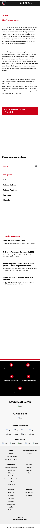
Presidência (11, 470)
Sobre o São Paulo (11, 467)
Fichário (11, 507)
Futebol (5, 16)
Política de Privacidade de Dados (20, 518)
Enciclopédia (11, 504)
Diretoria (11, 473)
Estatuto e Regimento (11, 479)
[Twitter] (26, 3)
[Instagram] (29, 3)
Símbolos (11, 510)
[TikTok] (31, 3)
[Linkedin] (13, 112)
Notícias (29, 453)
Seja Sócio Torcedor (11, 459)
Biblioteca (11, 495)
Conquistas (11, 501)
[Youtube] (21, 3)
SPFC (4, 3)
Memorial (11, 513)
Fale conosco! (29, 492)
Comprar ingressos (11, 456)
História (6, 200)
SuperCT (29, 470)
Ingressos (7, 195)
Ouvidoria (11, 482)
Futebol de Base (9, 185)
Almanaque (10, 492)
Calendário (11, 498)
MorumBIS (29, 467)
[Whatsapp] (10, 112)
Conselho (11, 476)
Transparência (11, 485)
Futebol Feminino (10, 190)
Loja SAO (11, 453)
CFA (29, 473)
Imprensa (29, 495)
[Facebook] (23, 3)
